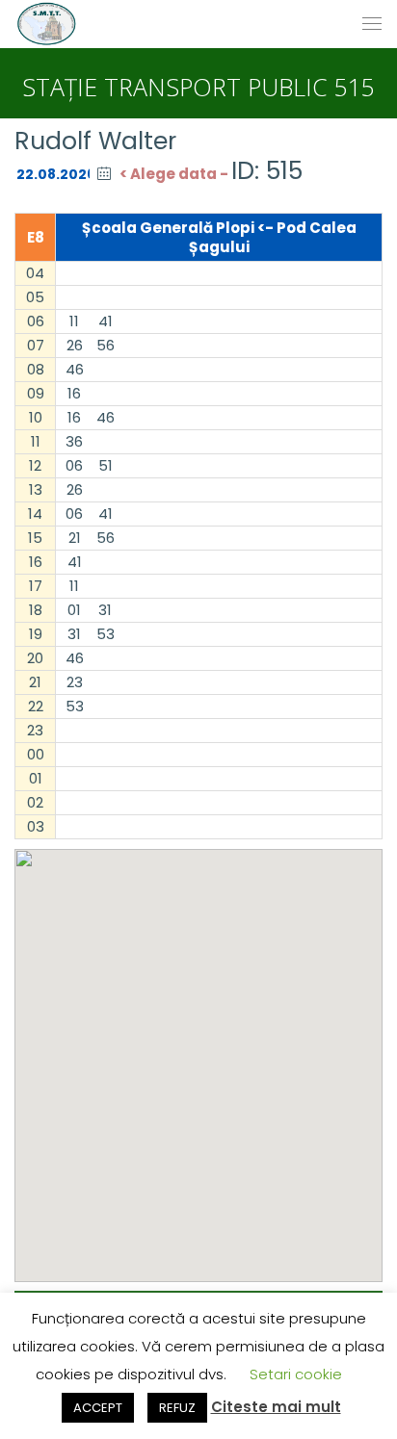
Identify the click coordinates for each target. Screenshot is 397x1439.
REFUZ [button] (177, 1408)
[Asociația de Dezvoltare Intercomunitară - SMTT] (46, 24)
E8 (35, 237)
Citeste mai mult (276, 1407)
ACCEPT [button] (97, 1408)
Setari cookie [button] (296, 1374)
